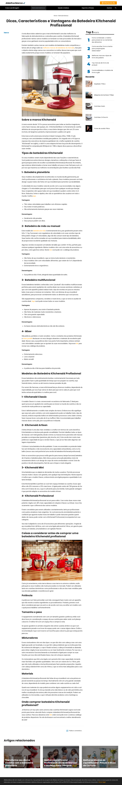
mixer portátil (27, 338)
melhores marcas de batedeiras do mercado (58, 48)
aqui (34, 196)
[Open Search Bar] (115, 8)
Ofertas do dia (109, 3)
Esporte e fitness (88, 8)
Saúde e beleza (63, 8)
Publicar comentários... (75, 730)
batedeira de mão (39, 231)
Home (55, 15)
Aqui (33, 301)
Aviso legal (102, 782)
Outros (109, 8)
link (50, 250)
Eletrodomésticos (38, 8)
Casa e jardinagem (12, 8)
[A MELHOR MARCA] (15, 3)
